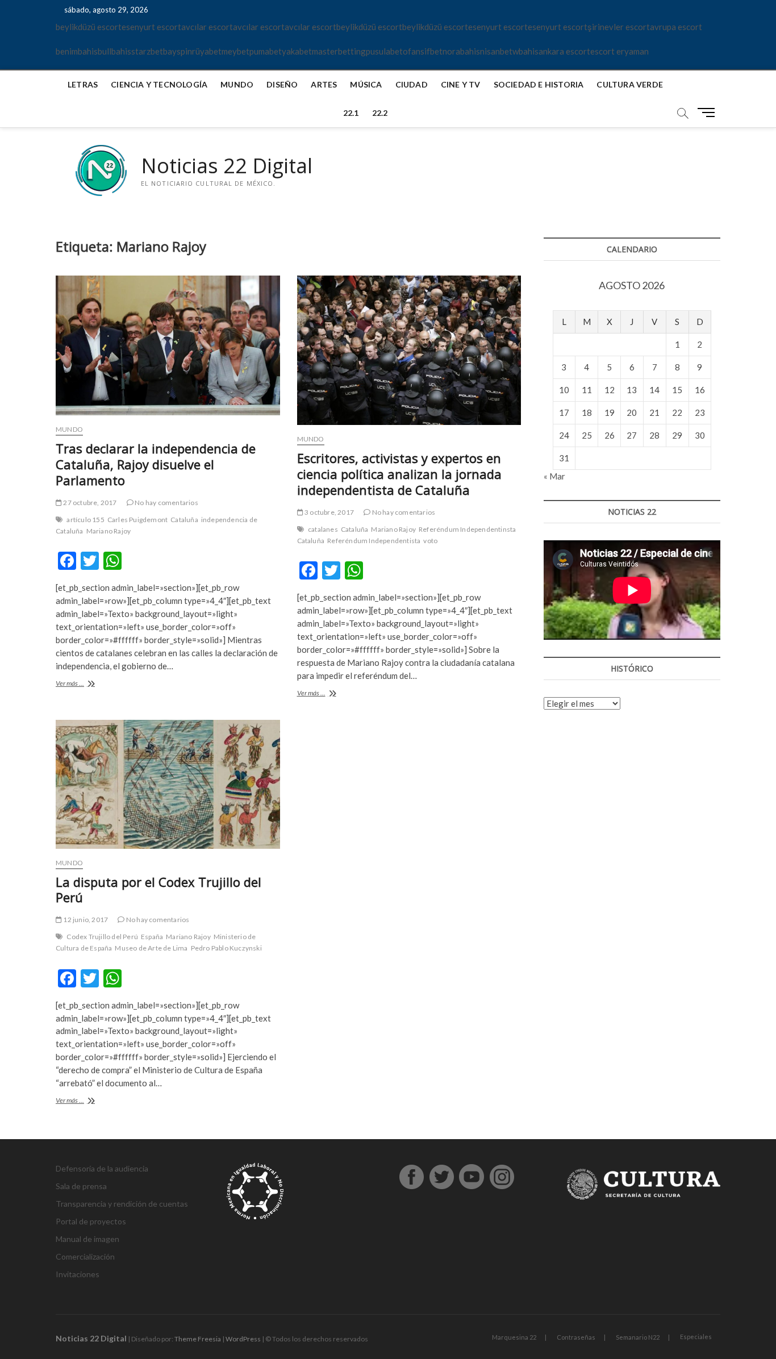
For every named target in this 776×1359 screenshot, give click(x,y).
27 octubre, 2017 (89, 502)
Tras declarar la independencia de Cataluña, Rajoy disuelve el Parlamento (156, 464)
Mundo (236, 84)
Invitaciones (77, 1274)
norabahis (461, 51)
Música (366, 84)
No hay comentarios (165, 502)
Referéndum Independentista (373, 540)
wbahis (525, 51)
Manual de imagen (87, 1239)
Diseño (282, 84)
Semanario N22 (638, 1337)
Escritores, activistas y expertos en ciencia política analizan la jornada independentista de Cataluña (399, 473)
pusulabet (384, 51)
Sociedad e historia (539, 84)
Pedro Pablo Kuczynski (226, 948)
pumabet (265, 51)
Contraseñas (576, 1337)
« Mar (554, 476)
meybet (235, 51)
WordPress (243, 1339)
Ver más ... (90, 684)
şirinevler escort (618, 27)
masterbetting (339, 51)
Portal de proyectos (91, 1221)
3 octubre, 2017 (328, 512)
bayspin (177, 51)
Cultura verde (629, 84)
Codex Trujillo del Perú (102, 936)
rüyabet (207, 51)
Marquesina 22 (514, 1337)
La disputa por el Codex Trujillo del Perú (158, 889)
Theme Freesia (197, 1339)
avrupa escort (676, 27)
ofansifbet (423, 51)
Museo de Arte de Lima (151, 948)
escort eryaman (619, 51)
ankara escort (564, 51)
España (152, 936)
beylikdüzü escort (89, 27)
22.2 (380, 113)
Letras (83, 84)
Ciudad (411, 84)
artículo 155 (85, 519)
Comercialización (85, 1256)
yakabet (297, 51)
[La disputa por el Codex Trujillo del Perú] (168, 784)
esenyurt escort (151, 27)
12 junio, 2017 (85, 919)
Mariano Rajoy (108, 531)
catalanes (323, 529)
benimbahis (77, 51)
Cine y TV (461, 84)
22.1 (351, 113)
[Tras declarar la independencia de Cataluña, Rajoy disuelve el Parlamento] (168, 346)
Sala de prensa (81, 1186)
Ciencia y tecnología (159, 84)
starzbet (147, 51)
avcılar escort (207, 27)
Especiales (696, 1336)
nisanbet (496, 51)
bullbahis (114, 51)
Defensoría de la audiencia (102, 1168)
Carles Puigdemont (137, 519)
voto (430, 540)
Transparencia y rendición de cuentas (122, 1203)
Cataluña (184, 519)
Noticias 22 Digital (226, 165)
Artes (324, 84)
